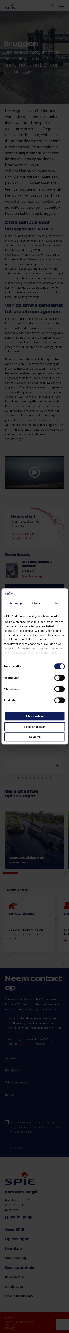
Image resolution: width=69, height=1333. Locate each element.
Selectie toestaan (34, 726)
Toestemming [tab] (13, 603)
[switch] (59, 678)
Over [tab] (57, 603)
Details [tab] (35, 603)
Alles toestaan (34, 716)
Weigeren (35, 737)
